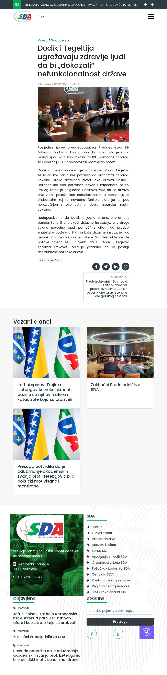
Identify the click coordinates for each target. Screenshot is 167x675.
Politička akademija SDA (111, 568)
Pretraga (120, 621)
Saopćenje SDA (48, 260)
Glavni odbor (102, 533)
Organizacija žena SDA (109, 562)
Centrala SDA (102, 574)
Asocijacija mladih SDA (109, 556)
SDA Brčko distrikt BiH (109, 592)
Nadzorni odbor (104, 544)
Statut (97, 527)
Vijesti (43, 40)
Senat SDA (100, 550)
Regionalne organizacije (111, 586)
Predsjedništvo (103, 538)
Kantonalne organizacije (111, 580)
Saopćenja (60, 40)
